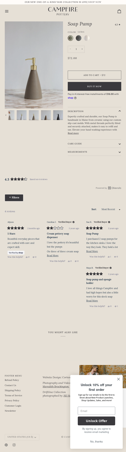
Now (98, 2)
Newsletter (10, 411)
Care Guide (75, 143)
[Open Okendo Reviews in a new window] (108, 188)
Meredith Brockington (56, 386)
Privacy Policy (12, 401)
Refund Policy (12, 380)
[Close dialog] (118, 379)
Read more (73, 133)
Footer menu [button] (13, 375)
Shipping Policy (13, 391)
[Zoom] (34, 65)
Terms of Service (13, 396)
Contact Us (10, 385)
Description (76, 111)
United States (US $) (20, 437)
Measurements (77, 151)
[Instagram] (14, 444)
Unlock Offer (96, 421)
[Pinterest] (6, 444)
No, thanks (96, 441)
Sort (94, 209)
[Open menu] (10, 11)
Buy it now (94, 86)
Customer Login (13, 406)
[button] (60, 375)
